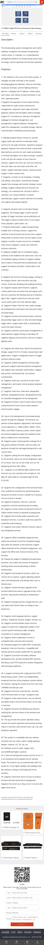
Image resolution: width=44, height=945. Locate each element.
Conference (37, 932)
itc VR (13, 932)
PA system (27, 932)
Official (20, 932)
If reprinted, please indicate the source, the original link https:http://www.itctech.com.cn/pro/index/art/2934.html (17, 798)
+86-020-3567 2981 (36, 937)
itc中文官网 (5, 932)
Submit (22, 924)
